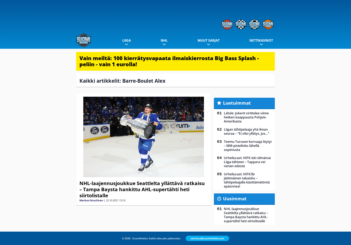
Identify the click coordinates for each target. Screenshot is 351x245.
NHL (164, 40)
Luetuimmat (237, 103)
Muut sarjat (209, 40)
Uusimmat (235, 198)
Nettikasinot (261, 40)
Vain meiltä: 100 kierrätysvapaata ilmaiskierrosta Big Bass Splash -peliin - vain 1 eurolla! (169, 61)
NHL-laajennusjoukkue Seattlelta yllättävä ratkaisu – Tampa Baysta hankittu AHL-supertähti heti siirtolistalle (142, 189)
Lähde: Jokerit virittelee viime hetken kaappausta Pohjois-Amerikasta (246, 117)
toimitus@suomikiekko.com (207, 238)
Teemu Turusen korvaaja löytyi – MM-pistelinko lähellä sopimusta (248, 145)
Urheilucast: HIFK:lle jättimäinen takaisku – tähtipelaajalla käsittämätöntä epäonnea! (247, 180)
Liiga (126, 40)
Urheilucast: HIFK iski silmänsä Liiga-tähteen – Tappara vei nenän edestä (247, 162)
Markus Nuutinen (91, 200)
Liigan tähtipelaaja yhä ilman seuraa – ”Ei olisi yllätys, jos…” (246, 131)
